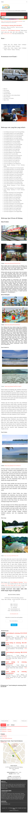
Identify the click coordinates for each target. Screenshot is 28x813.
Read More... (8, 659)
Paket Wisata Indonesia (7, 738)
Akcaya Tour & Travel (7, 33)
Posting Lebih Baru (4, 720)
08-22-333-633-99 (20, 27)
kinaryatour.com (15, 810)
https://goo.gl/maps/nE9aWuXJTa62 (12, 263)
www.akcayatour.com (14, 613)
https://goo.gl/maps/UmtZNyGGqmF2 (13, 386)
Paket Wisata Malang (9, 585)
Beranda (15, 720)
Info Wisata (4, 736)
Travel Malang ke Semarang (14, 30)
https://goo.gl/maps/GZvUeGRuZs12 (13, 465)
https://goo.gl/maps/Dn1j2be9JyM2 (12, 324)
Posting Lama (24, 720)
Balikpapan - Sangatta (6, 731)
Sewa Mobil (18, 585)
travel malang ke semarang (6, 28)
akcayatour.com (4, 30)
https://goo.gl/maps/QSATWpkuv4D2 (11, 555)
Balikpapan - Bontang (6, 729)
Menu (4, 14)
